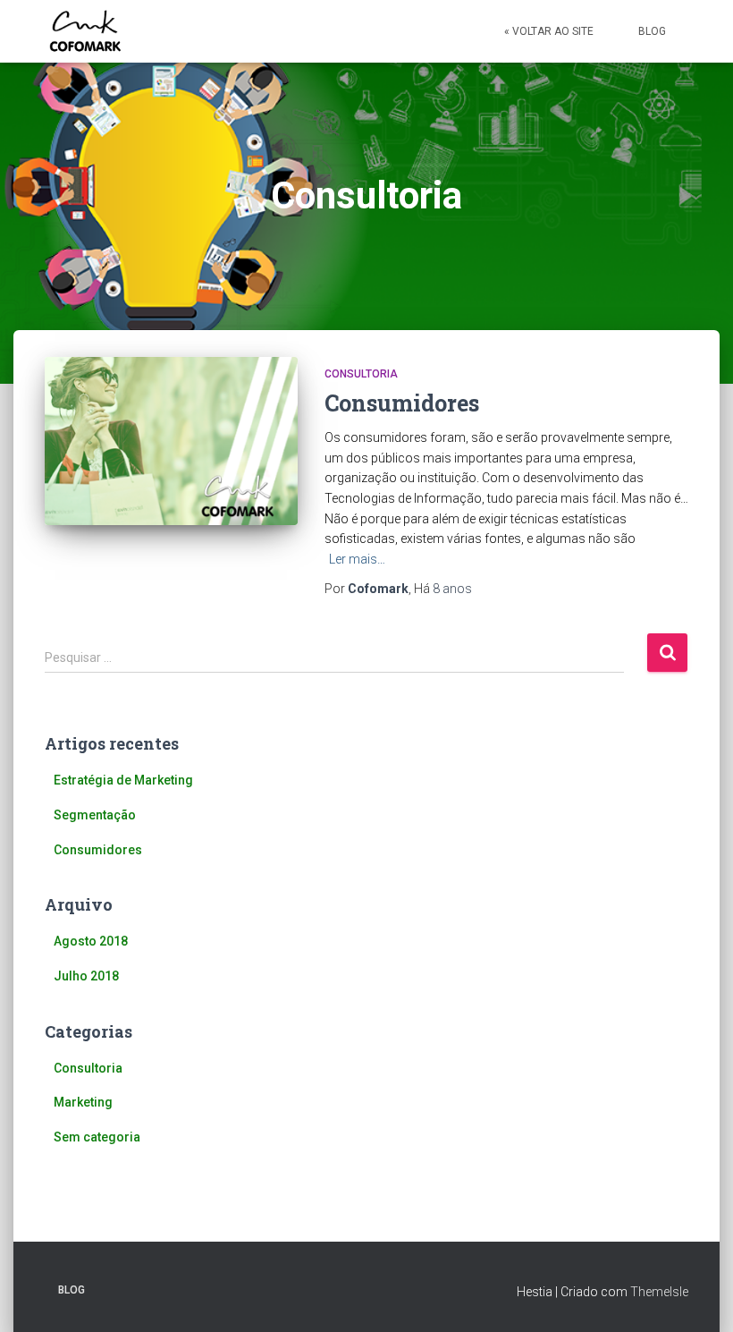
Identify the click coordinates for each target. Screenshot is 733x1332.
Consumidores (401, 403)
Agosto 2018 (91, 941)
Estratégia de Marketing (123, 780)
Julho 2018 (86, 976)
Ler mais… (357, 559)
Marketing (83, 1102)
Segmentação (95, 815)
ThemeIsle (659, 1292)
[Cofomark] (85, 31)
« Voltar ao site (549, 31)
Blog (652, 31)
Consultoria (361, 374)
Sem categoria (97, 1137)
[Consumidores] (171, 441)
